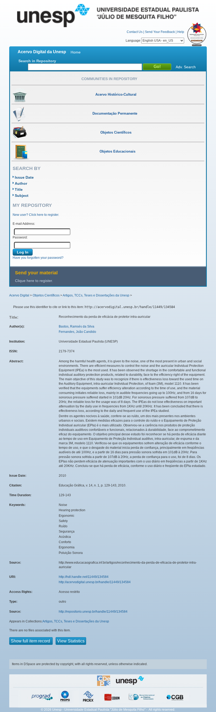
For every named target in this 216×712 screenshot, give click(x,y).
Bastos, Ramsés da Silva (76, 326)
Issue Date (24, 177)
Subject (21, 195)
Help (180, 32)
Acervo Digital (19, 295)
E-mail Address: (24, 224)
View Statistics (71, 641)
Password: (20, 237)
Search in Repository (37, 61)
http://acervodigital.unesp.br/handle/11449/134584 (95, 582)
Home (76, 52)
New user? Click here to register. (36, 215)
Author (21, 183)
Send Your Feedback (160, 32)
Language (133, 40)
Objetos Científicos (46, 295)
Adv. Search (186, 67)
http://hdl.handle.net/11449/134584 (84, 577)
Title (19, 189)
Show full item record (31, 641)
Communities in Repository (109, 79)
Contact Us (135, 32)
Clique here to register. (34, 281)
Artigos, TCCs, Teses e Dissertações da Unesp (96, 295)
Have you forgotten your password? (38, 258)
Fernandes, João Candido (77, 332)
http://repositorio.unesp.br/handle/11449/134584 (93, 611)
